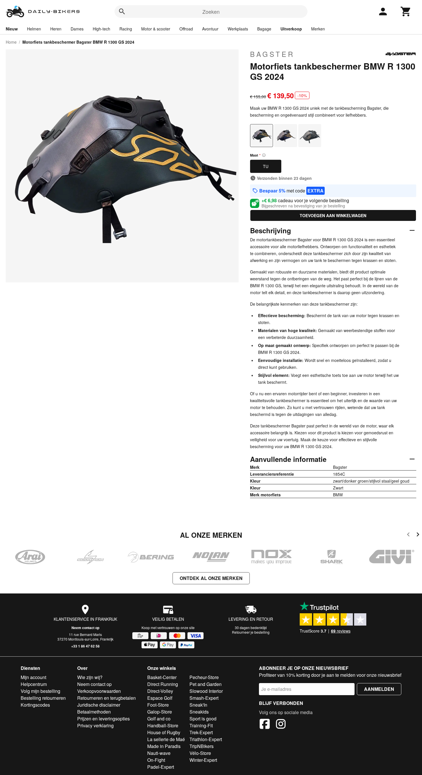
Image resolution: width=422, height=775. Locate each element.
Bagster (272, 54)
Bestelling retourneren (43, 698)
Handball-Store (162, 725)
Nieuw (12, 29)
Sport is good (202, 718)
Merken (318, 29)
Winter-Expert (203, 760)
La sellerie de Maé (166, 739)
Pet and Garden (205, 684)
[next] (418, 535)
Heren (55, 29)
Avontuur (210, 29)
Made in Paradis (164, 746)
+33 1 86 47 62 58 (85, 646)
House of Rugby (163, 732)
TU (265, 166)
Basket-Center (162, 677)
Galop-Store (159, 711)
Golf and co (159, 718)
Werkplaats (238, 29)
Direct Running (162, 684)
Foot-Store (158, 704)
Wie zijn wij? (89, 677)
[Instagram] (281, 724)
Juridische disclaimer (98, 704)
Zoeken (211, 11)
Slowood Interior (206, 691)
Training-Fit (201, 725)
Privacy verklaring (95, 725)
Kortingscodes (35, 704)
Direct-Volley (160, 691)
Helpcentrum (34, 684)
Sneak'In (198, 704)
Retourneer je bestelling (251, 632)
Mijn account (33, 677)
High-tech (101, 29)
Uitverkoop (291, 29)
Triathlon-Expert (205, 739)
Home (11, 42)
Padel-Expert (160, 767)
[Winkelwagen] (406, 11)
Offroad (186, 29)
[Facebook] (264, 724)
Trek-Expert (201, 732)
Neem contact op (85, 627)
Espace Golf (159, 698)
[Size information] (264, 155)
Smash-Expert (203, 698)
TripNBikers (201, 746)
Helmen (34, 29)
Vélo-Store (200, 753)
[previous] (408, 535)
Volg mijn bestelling (40, 691)
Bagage (264, 29)
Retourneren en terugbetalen (106, 698)
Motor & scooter (155, 29)
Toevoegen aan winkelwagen (333, 215)
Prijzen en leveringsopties (103, 718)
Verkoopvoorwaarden (99, 691)
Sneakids (199, 711)
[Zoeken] (122, 11)
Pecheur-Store (204, 677)
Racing (125, 29)
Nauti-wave (159, 753)
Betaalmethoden (94, 711)
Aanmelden (379, 689)
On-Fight (156, 760)
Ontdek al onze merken (211, 578)
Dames (77, 29)
